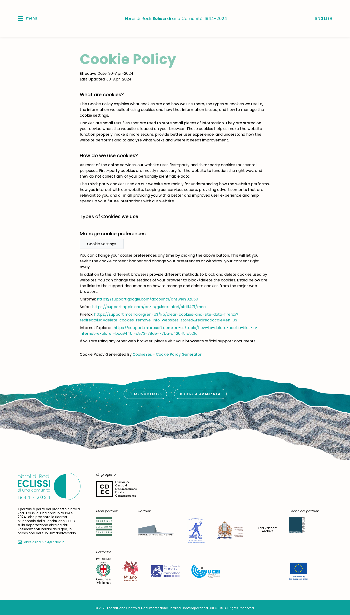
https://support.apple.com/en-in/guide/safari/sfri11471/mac (149, 307)
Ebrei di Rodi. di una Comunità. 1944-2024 (176, 18)
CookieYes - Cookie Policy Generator (167, 354)
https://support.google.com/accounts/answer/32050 (147, 299)
